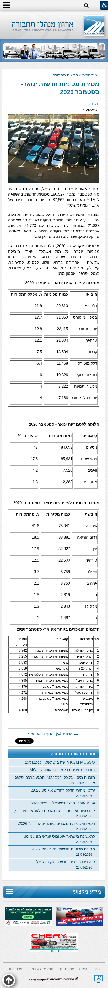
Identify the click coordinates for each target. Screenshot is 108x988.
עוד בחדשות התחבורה (73, 753)
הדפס (68, 734)
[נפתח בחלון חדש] (98, 979)
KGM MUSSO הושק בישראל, (60, 762)
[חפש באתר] (86, 5)
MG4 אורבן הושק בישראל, (63, 803)
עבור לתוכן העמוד (54, 15)
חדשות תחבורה (65, 75)
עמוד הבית (90, 75)
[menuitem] (89, 968)
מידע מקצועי (87, 892)
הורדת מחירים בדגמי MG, (62, 770)
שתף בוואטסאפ (41, 734)
